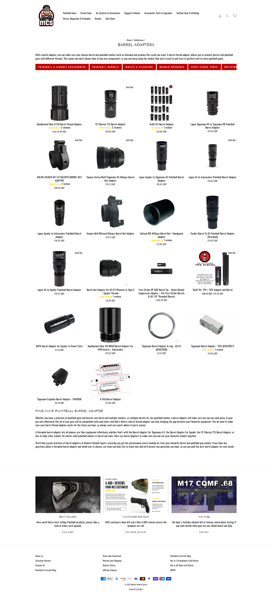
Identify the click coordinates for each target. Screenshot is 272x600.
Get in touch (128, 446)
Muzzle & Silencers (139, 66)
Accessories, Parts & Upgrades (158, 13)
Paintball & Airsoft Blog (45, 570)
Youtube (204, 532)
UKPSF (173, 570)
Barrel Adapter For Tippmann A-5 (149, 432)
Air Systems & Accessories (108, 13)
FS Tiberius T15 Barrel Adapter (216, 432)
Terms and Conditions (112, 555)
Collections (139, 40)
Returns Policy (109, 565)
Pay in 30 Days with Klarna (182, 565)
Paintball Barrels (106, 66)
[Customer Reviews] (136, 494)
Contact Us (40, 565)
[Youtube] (204, 494)
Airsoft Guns (86, 13)
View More (68, 532)
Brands (98, 18)
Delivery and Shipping (112, 560)
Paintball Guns (69, 13)
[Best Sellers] (67, 494)
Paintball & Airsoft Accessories (62, 66)
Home (129, 40)
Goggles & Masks (132, 13)
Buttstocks (233, 66)
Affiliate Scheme (110, 570)
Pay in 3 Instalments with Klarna (184, 560)
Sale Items (110, 18)
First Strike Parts (204, 66)
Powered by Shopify (136, 589)
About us (39, 555)
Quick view (59, 117)
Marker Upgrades (172, 66)
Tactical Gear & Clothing (188, 13)
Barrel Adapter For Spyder (183, 432)
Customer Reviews (136, 532)
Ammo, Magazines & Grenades (77, 18)
